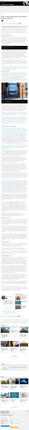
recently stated (8, 227)
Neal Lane (9, 258)
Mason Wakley (4, 389)
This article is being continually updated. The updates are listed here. (11, 26)
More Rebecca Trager (18, 294)
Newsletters (3, 6)
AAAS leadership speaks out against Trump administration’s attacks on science (14, 349)
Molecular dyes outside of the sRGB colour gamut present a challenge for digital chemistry (14, 387)
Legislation (12, 311)
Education (24, 0)
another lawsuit (4, 186)
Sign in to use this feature (25, 314)
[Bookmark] (20, 23)
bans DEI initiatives (14, 249)
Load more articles (14, 356)
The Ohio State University (22, 286)
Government (8, 311)
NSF (17, 311)
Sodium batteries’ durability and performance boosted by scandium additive (5, 400)
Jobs (5, 6)
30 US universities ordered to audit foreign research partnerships (23, 306)
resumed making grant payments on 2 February (12, 219)
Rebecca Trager (6, 20)
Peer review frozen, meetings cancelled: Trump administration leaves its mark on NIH (23, 349)
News (1, 14)
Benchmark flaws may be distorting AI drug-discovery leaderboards (23, 387)
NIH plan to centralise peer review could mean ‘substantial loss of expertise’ (14, 331)
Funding (4, 311)
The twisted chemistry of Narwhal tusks (24, 301)
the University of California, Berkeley (14, 287)
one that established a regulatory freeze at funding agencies (13, 38)
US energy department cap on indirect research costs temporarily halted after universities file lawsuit (4, 335)
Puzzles (11, 6)
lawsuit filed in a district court (7, 180)
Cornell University (4, 287)
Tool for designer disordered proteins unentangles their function (24, 400)
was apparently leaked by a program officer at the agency (11, 252)
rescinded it (17, 118)
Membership (26, 0)
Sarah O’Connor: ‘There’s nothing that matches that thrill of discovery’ (24, 297)
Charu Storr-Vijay (24, 389)
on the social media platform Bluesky (21, 141)
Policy (20, 311)
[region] (5, 423)
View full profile (6, 308)
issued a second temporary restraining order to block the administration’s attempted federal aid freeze (14, 220)
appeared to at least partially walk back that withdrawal (14, 119)
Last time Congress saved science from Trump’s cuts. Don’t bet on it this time (23, 335)
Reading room (8, 6)
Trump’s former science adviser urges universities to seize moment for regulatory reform (5, 349)
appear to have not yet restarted (14, 137)
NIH (15, 311)
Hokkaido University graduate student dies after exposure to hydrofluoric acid (5, 387)
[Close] (10, 417)
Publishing (21, 0)
